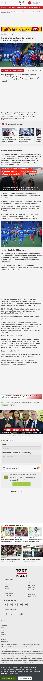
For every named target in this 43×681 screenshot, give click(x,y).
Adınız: (4, 444)
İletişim (7, 588)
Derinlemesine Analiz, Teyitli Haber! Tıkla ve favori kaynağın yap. (21, 396)
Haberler (3, 12)
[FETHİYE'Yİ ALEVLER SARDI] (21, 422)
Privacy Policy (31, 587)
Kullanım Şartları (32, 583)
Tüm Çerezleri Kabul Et (9, 678)
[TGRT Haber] (21, 3)
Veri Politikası (31, 592)
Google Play (12, 614)
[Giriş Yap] (29, 3)
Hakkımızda (8, 584)
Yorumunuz (16, 453)
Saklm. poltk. (8, 595)
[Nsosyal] (40, 70)
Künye (6, 586)
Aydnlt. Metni (31, 594)
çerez (34, 667)
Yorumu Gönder (21, 484)
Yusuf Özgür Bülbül (17, 70)
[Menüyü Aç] (5, 3)
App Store (26, 614)
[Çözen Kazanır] (21, 29)
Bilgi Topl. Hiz (31, 589)
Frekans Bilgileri (9, 591)
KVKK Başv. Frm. (32, 596)
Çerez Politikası (9, 593)
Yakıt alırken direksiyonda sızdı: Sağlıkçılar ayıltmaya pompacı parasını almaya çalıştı (25, 7)
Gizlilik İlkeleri (31, 585)
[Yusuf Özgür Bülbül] (3, 71)
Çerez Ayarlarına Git (25, 678)
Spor (8, 12)
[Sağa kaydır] (39, 135)
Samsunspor (6, 115)
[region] (21, 672)
